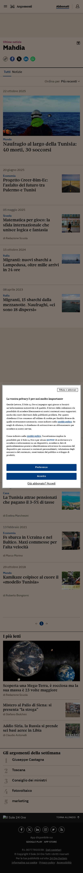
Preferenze (41, 467)
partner (51, 440)
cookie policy (65, 422)
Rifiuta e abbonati (67, 390)
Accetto (41, 476)
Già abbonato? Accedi (41, 483)
